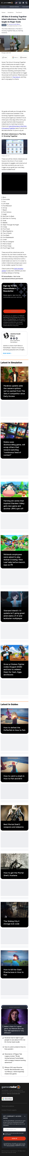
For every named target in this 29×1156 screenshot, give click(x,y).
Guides (4, 25)
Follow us (16, 57)
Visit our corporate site (13, 1093)
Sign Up (14, 1138)
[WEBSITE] (14, 338)
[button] (26, 2)
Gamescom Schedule (14, 6)
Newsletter (24, 57)
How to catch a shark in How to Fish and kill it (15, 1048)
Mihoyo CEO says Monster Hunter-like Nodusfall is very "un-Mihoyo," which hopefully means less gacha (14, 1070)
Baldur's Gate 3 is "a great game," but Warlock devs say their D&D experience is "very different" (14, 1029)
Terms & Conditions (11, 1145)
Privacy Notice (12, 319)
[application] (14, 181)
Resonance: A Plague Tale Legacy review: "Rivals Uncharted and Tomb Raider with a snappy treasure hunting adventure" (15, 1058)
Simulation (10, 12)
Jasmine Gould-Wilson (14, 24)
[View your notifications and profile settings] (23, 2)
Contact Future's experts (9, 1110)
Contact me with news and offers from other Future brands (14, 1134)
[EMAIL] (17, 338)
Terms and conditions (8, 1106)
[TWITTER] (11, 338)
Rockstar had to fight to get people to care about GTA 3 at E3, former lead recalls (15, 1040)
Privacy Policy (18, 1144)
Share (5, 57)
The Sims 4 (19, 12)
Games (3, 12)
